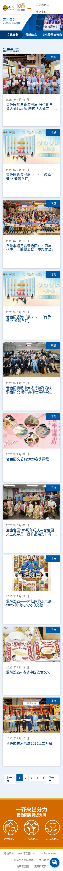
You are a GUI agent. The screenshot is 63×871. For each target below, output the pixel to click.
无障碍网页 (40, 866)
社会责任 (41, 12)
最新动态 (31, 35)
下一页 (51, 779)
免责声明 (44, 860)
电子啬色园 (22, 866)
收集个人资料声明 (24, 860)
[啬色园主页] (9, 7)
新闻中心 (41, 19)
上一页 (9, 779)
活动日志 (41, 26)
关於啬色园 (43, 5)
